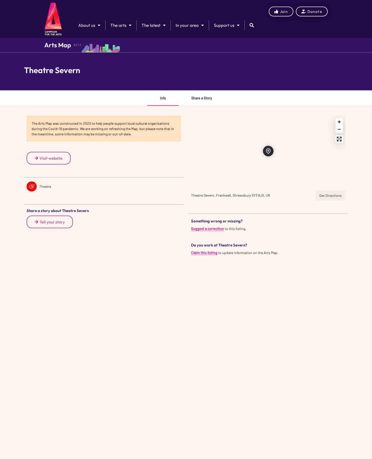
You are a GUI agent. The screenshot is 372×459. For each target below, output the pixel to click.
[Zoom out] (339, 129)
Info (163, 98)
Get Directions (330, 195)
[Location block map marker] (268, 151)
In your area (187, 25)
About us (86, 25)
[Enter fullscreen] (339, 139)
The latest (150, 25)
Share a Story (201, 98)
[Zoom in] (339, 122)
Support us (224, 25)
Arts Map (57, 45)
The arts (118, 25)
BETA (78, 45)
